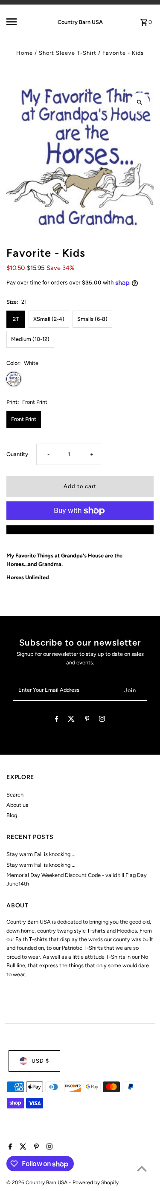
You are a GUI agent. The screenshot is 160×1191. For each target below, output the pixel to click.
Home (24, 53)
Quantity (17, 454)
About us (17, 805)
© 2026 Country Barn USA (37, 1182)
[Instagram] (102, 720)
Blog (11, 815)
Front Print (23, 419)
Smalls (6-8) (92, 319)
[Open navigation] (19, 22)
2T (16, 319)
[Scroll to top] (141, 1168)
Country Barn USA (80, 22)
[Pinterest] (87, 720)
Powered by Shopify (96, 1182)
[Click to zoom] (139, 102)
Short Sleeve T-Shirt (67, 53)
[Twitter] (71, 720)
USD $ (40, 1061)
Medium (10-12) (30, 339)
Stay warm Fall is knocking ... (41, 854)
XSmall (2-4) (48, 319)
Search (14, 794)
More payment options (80, 529)
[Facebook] (56, 720)
